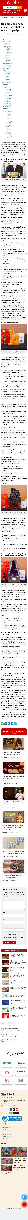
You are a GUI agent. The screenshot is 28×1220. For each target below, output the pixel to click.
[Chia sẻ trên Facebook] (5, 723)
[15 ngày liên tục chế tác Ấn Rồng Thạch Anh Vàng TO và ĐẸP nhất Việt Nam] (14, 1152)
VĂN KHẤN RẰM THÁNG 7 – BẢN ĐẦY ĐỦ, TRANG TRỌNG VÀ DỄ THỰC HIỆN (18, 962)
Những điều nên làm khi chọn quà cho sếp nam (8, 74)
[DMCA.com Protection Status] (14, 1112)
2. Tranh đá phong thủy (8, 93)
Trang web (6, 927)
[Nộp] (19, 7)
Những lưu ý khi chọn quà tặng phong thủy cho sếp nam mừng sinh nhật (7, 107)
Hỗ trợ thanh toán (6, 1130)
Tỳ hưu (4, 12)
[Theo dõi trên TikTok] (14, 1109)
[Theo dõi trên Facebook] (11, 1109)
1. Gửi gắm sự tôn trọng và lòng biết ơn (8, 49)
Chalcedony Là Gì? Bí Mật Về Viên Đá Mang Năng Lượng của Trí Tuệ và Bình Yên (17, 995)
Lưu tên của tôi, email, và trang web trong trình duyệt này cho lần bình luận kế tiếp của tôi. (13, 937)
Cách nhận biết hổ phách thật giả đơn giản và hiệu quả (18, 988)
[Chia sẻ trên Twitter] (9, 723)
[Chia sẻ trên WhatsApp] (2, 723)
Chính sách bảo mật (6, 1134)
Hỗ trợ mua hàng (5, 1127)
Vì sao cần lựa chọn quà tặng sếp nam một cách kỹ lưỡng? (7, 44)
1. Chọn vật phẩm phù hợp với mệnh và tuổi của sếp (9, 115)
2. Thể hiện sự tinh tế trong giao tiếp (8, 54)
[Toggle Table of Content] (10, 39)
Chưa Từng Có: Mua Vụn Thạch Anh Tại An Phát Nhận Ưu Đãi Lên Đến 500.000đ (17, 1015)
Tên (4, 912)
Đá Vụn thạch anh (6, 10)
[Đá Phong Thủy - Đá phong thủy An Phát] (14, 2)
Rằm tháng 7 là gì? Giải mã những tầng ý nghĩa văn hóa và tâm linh (18, 969)
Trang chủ (6, 17)
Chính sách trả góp (6, 1138)
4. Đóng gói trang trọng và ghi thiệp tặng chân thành (9, 136)
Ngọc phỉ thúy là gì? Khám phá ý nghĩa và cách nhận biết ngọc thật (18, 1009)
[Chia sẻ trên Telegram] (15, 723)
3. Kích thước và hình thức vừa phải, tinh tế (9, 129)
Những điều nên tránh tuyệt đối (8, 79)
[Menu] (2, 3)
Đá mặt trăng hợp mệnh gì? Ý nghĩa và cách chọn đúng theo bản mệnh (18, 982)
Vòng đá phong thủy (7, 13)
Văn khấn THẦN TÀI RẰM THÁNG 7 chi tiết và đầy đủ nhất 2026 (17, 955)
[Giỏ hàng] (25, 10)
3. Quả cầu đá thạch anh (8, 96)
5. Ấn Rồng (7, 101)
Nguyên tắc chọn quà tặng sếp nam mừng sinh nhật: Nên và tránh (7, 67)
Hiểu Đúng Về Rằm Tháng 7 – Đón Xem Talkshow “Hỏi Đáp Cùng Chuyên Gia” (17, 975)
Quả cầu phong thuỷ (16, 10)
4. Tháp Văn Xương (8, 99)
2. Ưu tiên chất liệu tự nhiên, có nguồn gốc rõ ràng (9, 122)
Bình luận (6, 899)
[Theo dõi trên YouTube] (17, 1109)
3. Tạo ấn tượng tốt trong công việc (8, 59)
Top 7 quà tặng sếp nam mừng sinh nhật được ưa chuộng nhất (7, 85)
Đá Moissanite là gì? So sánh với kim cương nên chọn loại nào (17, 1002)
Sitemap (3, 1141)
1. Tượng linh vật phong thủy (8, 90)
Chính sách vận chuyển (7, 1136)
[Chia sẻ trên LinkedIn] (12, 723)
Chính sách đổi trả (6, 1132)
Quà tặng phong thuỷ (11, 12)
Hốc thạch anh (16, 13)
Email (4, 919)
